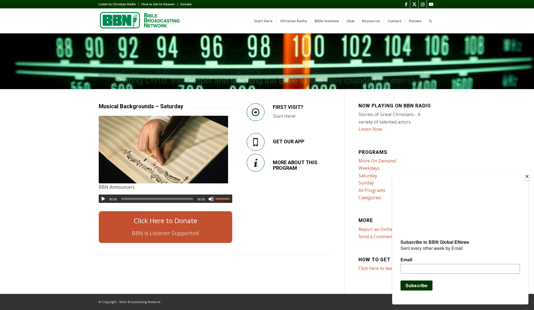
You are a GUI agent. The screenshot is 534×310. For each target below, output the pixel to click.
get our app (288, 141)
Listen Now (370, 129)
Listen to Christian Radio (117, 4)
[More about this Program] (255, 163)
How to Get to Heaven (158, 4)
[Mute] (211, 199)
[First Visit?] (255, 112)
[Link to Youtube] (431, 4)
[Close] (527, 176)
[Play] (103, 199)
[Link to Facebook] (406, 4)
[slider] (224, 199)
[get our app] (255, 142)
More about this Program (295, 165)
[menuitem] (119, 4)
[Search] (430, 21)
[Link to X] (414, 4)
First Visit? (288, 107)
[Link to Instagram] (423, 4)
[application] (165, 199)
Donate (186, 4)
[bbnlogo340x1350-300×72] (140, 21)
